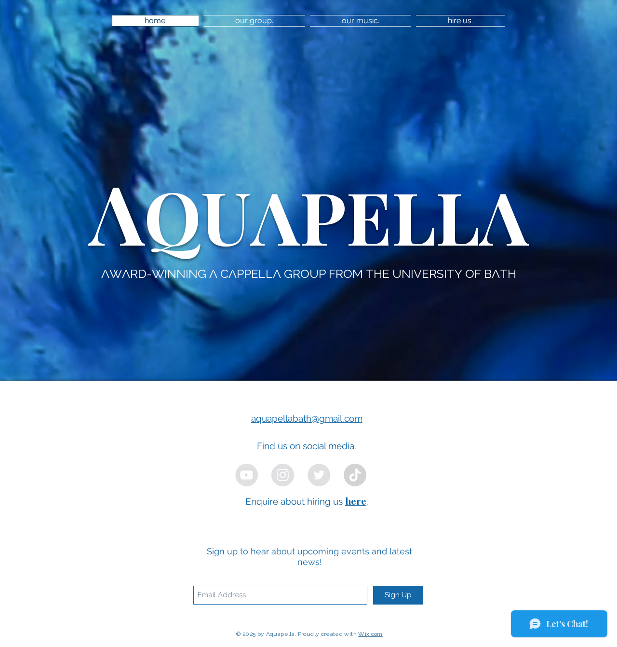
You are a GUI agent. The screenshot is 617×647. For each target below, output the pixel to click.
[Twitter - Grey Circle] (319, 475)
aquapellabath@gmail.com (306, 418)
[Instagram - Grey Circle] (282, 475)
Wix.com (370, 634)
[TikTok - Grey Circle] (355, 475)
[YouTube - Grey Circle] (246, 475)
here (355, 501)
